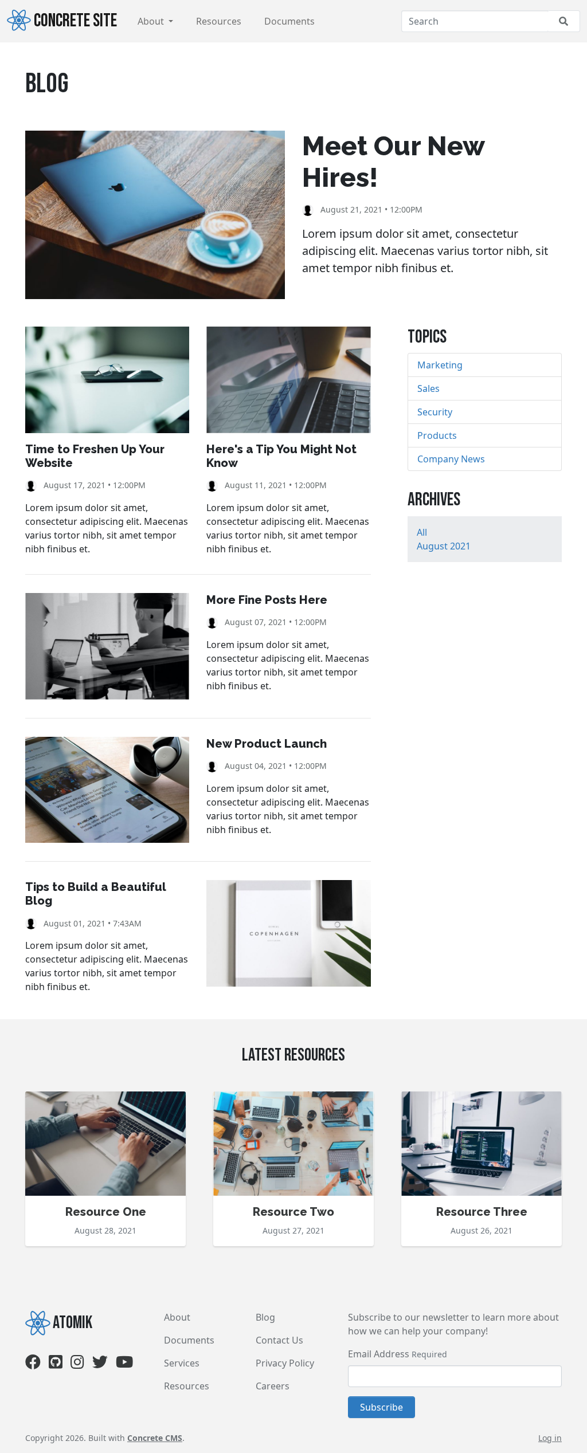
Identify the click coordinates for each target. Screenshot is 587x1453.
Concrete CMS (154, 1437)
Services (181, 1363)
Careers (272, 1386)
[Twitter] (100, 1364)
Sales (428, 388)
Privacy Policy (285, 1363)
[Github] (55, 1364)
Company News (451, 459)
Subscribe (381, 1407)
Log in (550, 1437)
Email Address (378, 1354)
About (152, 21)
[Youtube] (124, 1364)
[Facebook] (33, 1364)
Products (437, 435)
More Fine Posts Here (266, 600)
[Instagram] (77, 1364)
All (422, 532)
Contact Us (279, 1340)
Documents (289, 21)
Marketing (440, 365)
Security (434, 412)
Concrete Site (75, 21)
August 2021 (444, 546)
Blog (265, 1317)
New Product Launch (266, 744)
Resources (218, 21)
